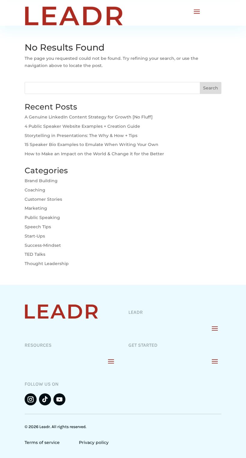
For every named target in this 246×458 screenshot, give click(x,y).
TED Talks (35, 254)
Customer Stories (43, 199)
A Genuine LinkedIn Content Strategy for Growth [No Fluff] (89, 117)
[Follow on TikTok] (45, 399)
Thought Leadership (47, 263)
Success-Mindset (43, 245)
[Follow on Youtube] (59, 399)
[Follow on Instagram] (31, 399)
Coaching (35, 190)
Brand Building (41, 180)
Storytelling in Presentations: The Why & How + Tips (81, 135)
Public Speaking (42, 217)
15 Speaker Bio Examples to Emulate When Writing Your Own (91, 144)
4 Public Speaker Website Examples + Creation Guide (82, 126)
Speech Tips (38, 226)
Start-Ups (35, 236)
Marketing (36, 208)
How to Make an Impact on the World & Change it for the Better (94, 153)
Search (210, 88)
